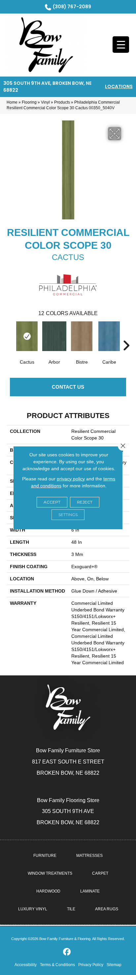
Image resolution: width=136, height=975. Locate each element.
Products (62, 102)
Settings (68, 514)
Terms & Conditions (57, 964)
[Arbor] (54, 336)
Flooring (29, 102)
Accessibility (26, 964)
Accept (52, 502)
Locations (119, 86)
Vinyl (45, 102)
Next (126, 335)
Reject (84, 502)
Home (12, 102)
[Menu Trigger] (121, 44)
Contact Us (68, 387)
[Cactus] (27, 336)
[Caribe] (109, 336)
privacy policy (71, 478)
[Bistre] (81, 336)
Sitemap (114, 964)
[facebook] (67, 952)
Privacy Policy (90, 964)
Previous (10, 335)
